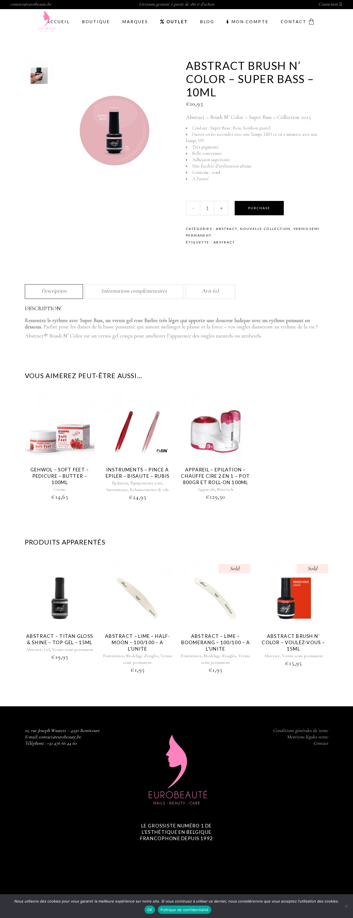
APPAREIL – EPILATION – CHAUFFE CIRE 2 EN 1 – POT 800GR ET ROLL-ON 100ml (215, 476)
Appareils (206, 489)
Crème (60, 489)
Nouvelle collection (265, 229)
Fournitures (113, 656)
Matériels (225, 489)
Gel (47, 649)
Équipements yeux (146, 483)
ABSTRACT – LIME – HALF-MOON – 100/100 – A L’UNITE (137, 642)
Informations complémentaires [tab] (134, 291)
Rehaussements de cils (149, 489)
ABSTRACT (224, 242)
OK (150, 910)
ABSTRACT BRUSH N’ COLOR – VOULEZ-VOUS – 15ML (293, 642)
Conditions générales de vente (300, 730)
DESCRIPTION (43, 308)
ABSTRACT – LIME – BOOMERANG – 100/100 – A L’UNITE (215, 642)
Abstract (226, 229)
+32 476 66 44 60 (62, 743)
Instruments (117, 489)
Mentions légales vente (307, 737)
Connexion (328, 4)
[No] (346, 906)
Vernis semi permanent (72, 649)
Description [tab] (53, 291)
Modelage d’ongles (142, 656)
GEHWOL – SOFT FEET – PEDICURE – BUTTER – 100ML (59, 476)
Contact (320, 743)
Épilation (120, 483)
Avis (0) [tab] (210, 291)
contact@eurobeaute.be (30, 4)
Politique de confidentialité (184, 910)
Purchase (259, 208)
